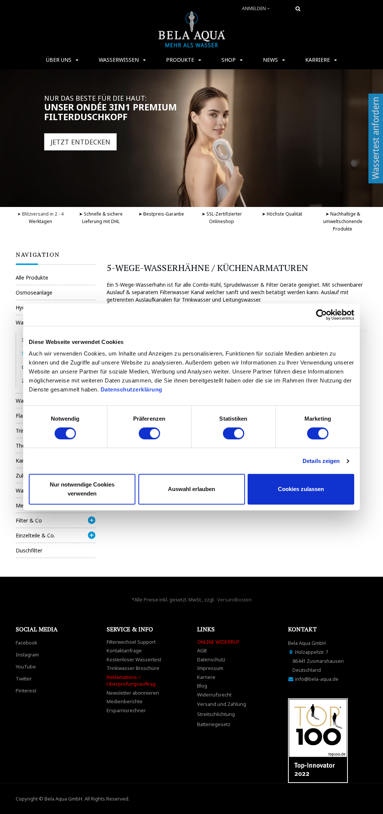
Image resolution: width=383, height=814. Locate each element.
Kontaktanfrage (124, 650)
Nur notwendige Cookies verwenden (82, 489)
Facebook (26, 642)
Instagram (27, 654)
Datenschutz (211, 659)
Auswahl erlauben (191, 489)
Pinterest (26, 690)
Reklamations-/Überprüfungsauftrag (131, 681)
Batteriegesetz (213, 724)
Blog (202, 685)
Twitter (24, 678)
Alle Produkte (32, 277)
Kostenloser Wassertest (134, 659)
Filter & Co (29, 520)
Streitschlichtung (216, 714)
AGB (202, 650)
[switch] (149, 433)
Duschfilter (29, 550)
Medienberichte (125, 701)
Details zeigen (321, 461)
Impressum (210, 668)
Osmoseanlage (34, 292)
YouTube (26, 666)
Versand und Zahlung (221, 704)
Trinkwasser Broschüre (133, 668)
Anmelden (254, 8)
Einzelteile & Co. (35, 535)
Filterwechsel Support (131, 641)
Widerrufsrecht (214, 694)
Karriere (206, 677)
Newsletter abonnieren (133, 692)
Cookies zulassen (301, 489)
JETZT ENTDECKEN (80, 141)
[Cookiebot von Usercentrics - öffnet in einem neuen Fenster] (321, 314)
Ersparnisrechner (126, 710)
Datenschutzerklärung (132, 389)
